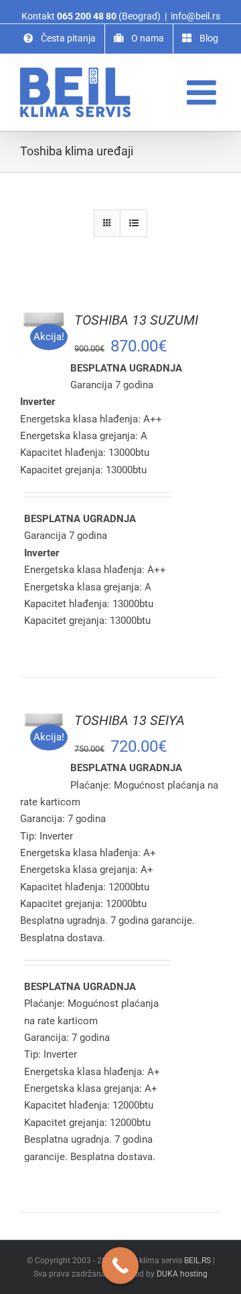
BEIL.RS (197, 1260)
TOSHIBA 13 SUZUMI (136, 320)
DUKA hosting (182, 1274)
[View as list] (133, 223)
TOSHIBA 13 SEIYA (129, 720)
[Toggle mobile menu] (204, 92)
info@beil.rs (195, 16)
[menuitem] (59, 39)
